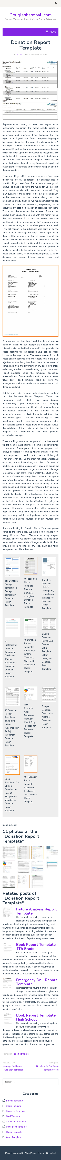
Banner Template (14, 1100)
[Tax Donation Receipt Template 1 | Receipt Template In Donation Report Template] (37, 867)
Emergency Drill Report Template (36, 982)
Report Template (21, 1053)
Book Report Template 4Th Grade (36, 946)
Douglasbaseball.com (30, 15)
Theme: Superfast (47, 1153)
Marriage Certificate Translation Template (13, 1066)
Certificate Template (16, 1121)
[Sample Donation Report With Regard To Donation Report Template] (30, 90)
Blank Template (13, 1105)
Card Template (13, 1116)
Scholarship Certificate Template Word (47, 1066)
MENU (52, 31)
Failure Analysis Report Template (36, 911)
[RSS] (56, 3)
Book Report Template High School (36, 1017)
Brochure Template (15, 1111)
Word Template (13, 1137)
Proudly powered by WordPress (20, 1153)
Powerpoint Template (16, 1126)
